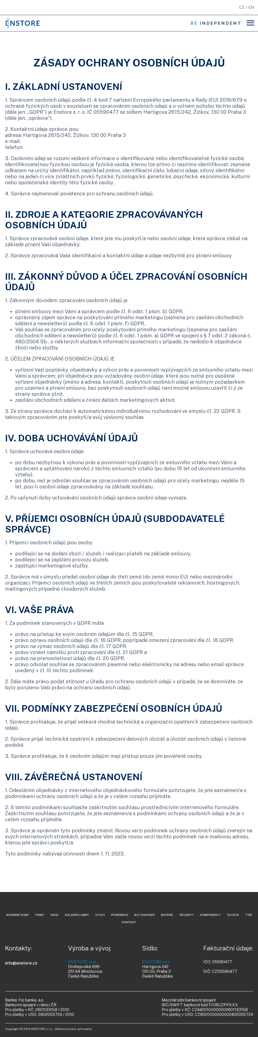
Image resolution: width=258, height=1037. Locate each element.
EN (251, 7)
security (186, 915)
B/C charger (144, 915)
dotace (233, 915)
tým (248, 915)
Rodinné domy (17, 915)
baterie (167, 915)
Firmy (39, 915)
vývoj (100, 915)
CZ (241, 7)
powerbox (119, 915)
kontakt (129, 922)
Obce (54, 915)
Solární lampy (77, 915)
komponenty (210, 915)
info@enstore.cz (21, 963)
